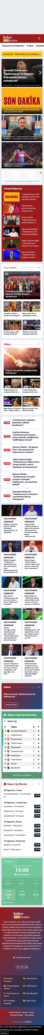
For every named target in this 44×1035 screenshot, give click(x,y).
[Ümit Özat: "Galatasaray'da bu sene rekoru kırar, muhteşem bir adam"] (12, 582)
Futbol (30, 46)
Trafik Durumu (31, 986)
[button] (4, 73)
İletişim (25, 1012)
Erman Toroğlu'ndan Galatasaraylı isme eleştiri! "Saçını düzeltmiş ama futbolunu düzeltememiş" (11, 634)
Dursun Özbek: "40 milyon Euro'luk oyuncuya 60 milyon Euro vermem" (25, 449)
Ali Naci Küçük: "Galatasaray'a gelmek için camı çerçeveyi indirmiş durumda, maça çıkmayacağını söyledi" (32, 670)
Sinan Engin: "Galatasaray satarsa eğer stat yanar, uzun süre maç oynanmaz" (32, 564)
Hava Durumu (31, 978)
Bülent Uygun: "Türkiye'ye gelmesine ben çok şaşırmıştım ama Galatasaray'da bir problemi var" (11, 566)
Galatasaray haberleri (13, 46)
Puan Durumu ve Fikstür (11, 995)
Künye (31, 1012)
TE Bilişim (28, 1022)
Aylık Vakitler (10, 903)
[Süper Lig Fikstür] (39, 784)
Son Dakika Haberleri (9, 1002)
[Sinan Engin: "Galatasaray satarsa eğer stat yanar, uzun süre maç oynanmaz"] (32, 546)
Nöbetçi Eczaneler (8, 980)
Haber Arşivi (31, 1001)
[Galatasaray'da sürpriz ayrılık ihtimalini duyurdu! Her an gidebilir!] (12, 510)
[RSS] (26, 967)
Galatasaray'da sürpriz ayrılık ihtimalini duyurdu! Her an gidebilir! (11, 528)
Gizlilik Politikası (15, 1012)
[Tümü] (39, 687)
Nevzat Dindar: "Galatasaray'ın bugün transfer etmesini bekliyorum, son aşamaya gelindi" (24, 479)
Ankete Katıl (11, 705)
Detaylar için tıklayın (22, 775)
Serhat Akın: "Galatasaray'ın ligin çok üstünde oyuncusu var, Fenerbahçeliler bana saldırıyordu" (32, 530)
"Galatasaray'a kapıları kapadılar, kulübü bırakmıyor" (23, 422)
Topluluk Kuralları (16, 1015)
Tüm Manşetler (32, 993)
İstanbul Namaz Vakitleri (11, 987)
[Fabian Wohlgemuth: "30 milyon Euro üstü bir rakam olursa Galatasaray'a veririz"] (32, 614)
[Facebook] (18, 967)
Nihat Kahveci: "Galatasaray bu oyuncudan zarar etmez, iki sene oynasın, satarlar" (32, 600)
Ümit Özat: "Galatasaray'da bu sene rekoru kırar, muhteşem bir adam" (11, 600)
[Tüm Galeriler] (39, 268)
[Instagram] (22, 967)
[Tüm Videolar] (39, 344)
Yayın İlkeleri (29, 1015)
